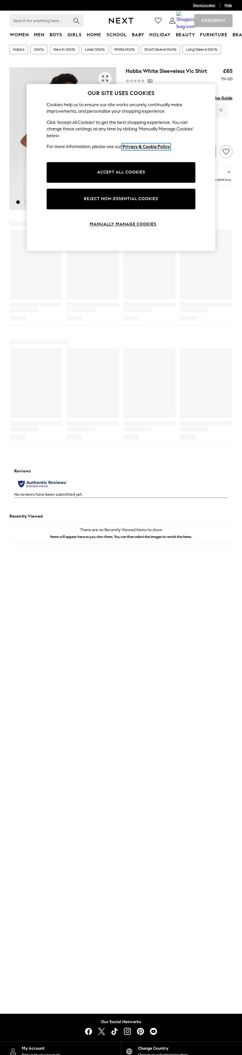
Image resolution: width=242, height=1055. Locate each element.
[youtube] (153, 1031)
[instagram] (127, 1031)
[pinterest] (140, 1031)
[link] (172, 20)
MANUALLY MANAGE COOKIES (123, 224)
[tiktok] (114, 1031)
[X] (101, 1031)
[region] (121, 167)
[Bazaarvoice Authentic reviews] (42, 484)
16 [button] (221, 110)
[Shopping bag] (186, 20)
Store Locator (204, 5)
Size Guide (223, 98)
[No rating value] (137, 81)
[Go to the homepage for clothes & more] (121, 21)
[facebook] (88, 1031)
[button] (18, 202)
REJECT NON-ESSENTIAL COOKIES (121, 198)
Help (228, 5)
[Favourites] (158, 20)
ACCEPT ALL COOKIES (121, 172)
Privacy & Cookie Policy (146, 147)
